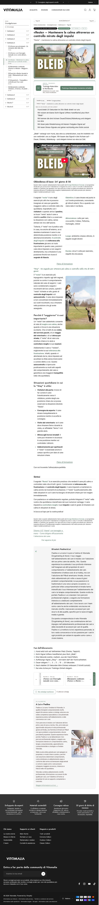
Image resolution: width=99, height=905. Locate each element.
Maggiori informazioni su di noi (47, 795)
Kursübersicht (63, 20)
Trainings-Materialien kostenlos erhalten (75, 89)
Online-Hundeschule (39, 25)
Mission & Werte (9, 847)
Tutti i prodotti (45, 843)
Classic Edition (45, 853)
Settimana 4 (61, 25)
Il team (5, 853)
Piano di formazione (64, 266)
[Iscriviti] (43, 886)
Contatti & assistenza (27, 853)
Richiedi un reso (26, 847)
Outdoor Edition (45, 850)
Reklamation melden (27, 850)
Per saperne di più (48, 545)
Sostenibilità (7, 850)
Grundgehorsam (52, 25)
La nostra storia (9, 843)
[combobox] (92, 2)
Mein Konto (24, 843)
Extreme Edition (45, 847)
